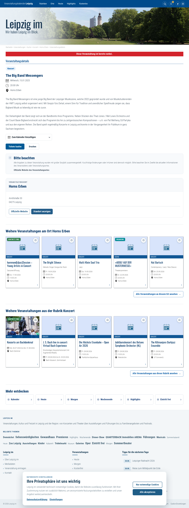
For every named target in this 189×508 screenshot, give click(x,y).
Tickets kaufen (15, 146)
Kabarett (49, 443)
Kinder (41, 443)
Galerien (80, 443)
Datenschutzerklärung (37, 499)
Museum (71, 443)
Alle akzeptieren (147, 492)
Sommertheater (123, 443)
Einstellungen (56, 499)
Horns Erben (44, 47)
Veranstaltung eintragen (15, 468)
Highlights (71, 3)
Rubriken (43, 3)
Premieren (62, 437)
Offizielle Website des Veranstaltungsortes (31, 170)
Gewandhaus (47, 437)
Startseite (9, 47)
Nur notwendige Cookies (147, 484)
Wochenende (85, 437)
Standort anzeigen (42, 211)
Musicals (161, 437)
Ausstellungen (29, 443)
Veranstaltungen (19, 47)
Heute (60, 3)
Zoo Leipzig (15, 443)
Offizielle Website (19, 211)
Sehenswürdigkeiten (27, 437)
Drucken (32, 146)
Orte (52, 3)
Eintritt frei (98, 443)
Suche (29, 47)
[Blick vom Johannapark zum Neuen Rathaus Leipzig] (94, 26)
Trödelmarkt (60, 443)
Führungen (149, 437)
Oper (88, 443)
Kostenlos (83, 3)
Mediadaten (10, 464)
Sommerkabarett (173, 437)
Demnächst (8, 437)
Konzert (35, 47)
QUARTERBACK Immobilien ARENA (124, 437)
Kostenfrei (78, 468)
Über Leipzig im (12, 459)
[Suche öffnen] (164, 3)
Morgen (109, 443)
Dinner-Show (98, 437)
